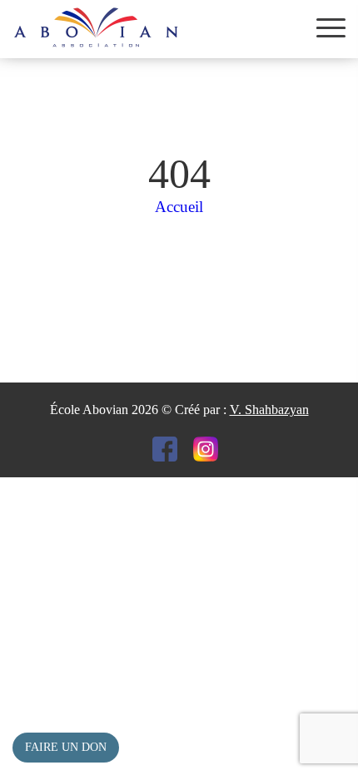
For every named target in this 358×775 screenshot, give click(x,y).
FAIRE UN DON (66, 747)
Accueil (179, 206)
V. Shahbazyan (269, 409)
